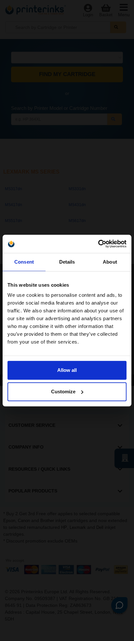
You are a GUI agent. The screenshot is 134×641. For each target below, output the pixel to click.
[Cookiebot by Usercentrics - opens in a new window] (98, 244)
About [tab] (110, 262)
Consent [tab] (24, 262)
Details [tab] (67, 262)
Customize (63, 391)
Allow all (67, 370)
